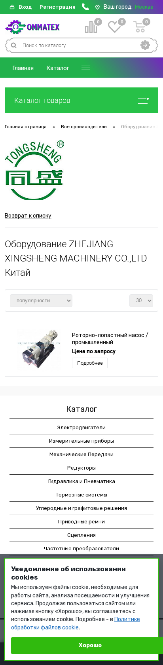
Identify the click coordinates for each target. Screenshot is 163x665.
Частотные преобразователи (81, 548)
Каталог (57, 68)
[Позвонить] (85, 8)
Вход (25, 7)
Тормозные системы (81, 495)
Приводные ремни (81, 522)
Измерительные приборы (81, 441)
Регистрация (58, 7)
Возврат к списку (28, 215)
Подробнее (90, 363)
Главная (23, 68)
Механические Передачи (81, 454)
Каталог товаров (42, 100)
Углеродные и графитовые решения (81, 508)
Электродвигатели (81, 427)
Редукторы (81, 468)
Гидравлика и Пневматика (81, 481)
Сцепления (81, 535)
